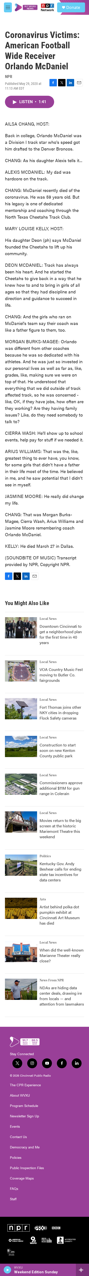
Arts (43, 899)
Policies (16, 1158)
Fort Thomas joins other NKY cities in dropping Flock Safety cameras (60, 712)
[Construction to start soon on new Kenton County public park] (21, 746)
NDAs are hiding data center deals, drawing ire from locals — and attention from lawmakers (62, 996)
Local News (48, 619)
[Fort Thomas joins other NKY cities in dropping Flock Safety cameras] (21, 708)
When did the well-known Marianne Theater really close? (62, 955)
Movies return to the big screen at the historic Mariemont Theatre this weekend (60, 828)
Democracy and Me (25, 1147)
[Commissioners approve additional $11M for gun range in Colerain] (21, 784)
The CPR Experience (25, 1085)
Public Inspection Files (27, 1168)
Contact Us (18, 1137)
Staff (13, 1199)
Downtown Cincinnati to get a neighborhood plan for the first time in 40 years (61, 634)
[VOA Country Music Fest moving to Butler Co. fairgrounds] (21, 671)
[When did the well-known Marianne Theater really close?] (21, 951)
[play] (7, 1269)
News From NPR (52, 980)
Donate (73, 7)
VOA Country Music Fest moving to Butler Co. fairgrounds (61, 675)
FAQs (14, 1189)
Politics (45, 856)
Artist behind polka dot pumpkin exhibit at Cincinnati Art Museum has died (60, 915)
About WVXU (20, 1095)
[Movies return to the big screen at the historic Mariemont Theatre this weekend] (21, 822)
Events (15, 1126)
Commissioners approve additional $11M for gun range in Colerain (61, 788)
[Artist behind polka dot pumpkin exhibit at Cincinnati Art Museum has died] (21, 908)
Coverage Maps (22, 1178)
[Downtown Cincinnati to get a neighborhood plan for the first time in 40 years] (21, 627)
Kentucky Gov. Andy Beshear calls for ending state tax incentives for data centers (60, 872)
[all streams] (82, 1270)
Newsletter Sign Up (24, 1116)
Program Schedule (24, 1106)
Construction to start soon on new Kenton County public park (58, 750)
